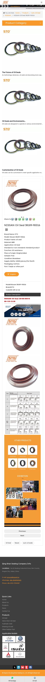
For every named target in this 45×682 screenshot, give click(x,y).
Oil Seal (8, 543)
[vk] (22, 667)
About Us (5, 602)
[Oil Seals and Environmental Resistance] (22, 118)
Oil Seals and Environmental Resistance (14, 121)
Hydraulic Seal (7, 624)
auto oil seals (28, 543)
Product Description (13, 295)
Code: (8, 290)
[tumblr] (26, 667)
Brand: (8, 287)
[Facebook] (30, 667)
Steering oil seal (7, 627)
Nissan (17, 543)
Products (5, 605)
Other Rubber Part (8, 629)
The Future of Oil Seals (11, 72)
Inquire (13, 274)
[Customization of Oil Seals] (22, 167)
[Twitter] (14, 667)
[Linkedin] (18, 667)
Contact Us (6, 611)
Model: (8, 284)
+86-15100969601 (15, 580)
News (4, 608)
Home (4, 600)
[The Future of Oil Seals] (22, 69)
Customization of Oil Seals (12, 170)
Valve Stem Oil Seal (8, 621)
